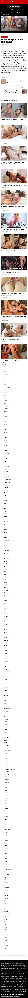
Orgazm (6, 748)
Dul (5, 524)
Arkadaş (6, 432)
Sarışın (5, 795)
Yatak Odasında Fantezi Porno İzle (10, 339)
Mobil (5, 722)
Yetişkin (6, 935)
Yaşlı (5, 924)
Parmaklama (7, 750)
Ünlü (5, 890)
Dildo (5, 511)
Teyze (5, 843)
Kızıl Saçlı (6, 661)
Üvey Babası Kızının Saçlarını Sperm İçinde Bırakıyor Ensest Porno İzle (12, 163)
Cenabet (6, 487)
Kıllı (4, 658)
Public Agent (7, 774)
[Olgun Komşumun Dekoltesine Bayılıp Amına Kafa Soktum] (24, 91)
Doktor (5, 519)
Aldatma (6, 398)
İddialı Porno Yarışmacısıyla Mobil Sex (16, 81)
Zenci (5, 951)
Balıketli (6, 450)
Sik (4, 811)
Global (5, 582)
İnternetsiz (6, 635)
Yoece (5, 937)
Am (5, 403)
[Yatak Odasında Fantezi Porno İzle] (14, 330)
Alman (5, 400)
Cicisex (6, 490)
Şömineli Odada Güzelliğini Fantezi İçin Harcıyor (14, 185)
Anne (5, 424)
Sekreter (6, 798)
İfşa (5, 627)
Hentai (5, 619)
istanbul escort (4, 996)
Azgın (5, 445)
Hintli (5, 621)
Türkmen (6, 874)
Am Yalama (7, 406)
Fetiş (5, 556)
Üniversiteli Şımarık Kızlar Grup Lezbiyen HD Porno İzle (12, 361)
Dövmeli (6, 521)
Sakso (5, 790)
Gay (5, 571)
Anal (5, 414)
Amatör (6, 408)
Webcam (6, 911)
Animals (6, 416)
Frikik (5, 566)
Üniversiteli (6, 887)
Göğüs (5, 585)
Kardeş (5, 650)
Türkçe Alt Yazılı (8, 869)
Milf (5, 716)
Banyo (5, 456)
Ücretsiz (6, 882)
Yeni (5, 929)
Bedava (6, 464)
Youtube (6, 945)
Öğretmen (6, 737)
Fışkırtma (6, 564)
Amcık (5, 411)
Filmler (5, 561)
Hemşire (6, 616)
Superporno (7, 829)
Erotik (5, 532)
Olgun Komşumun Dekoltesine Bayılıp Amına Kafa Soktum (13, 91)
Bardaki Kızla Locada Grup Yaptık (10, 272)
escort (11, 994)
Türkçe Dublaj (7, 872)
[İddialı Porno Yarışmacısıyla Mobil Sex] (3, 81)
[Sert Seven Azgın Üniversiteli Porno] (14, 241)
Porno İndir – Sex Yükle (9, 769)
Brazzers (6, 471)
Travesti (6, 853)
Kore (5, 677)
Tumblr (6, 861)
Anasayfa (3, 12)
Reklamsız (6, 779)
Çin (5, 495)
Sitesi (5, 819)
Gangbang (6, 569)
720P (5, 385)
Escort (5, 535)
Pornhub (6, 761)
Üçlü (5, 879)
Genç (5, 574)
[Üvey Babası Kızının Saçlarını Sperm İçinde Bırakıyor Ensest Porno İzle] (14, 153)
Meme (5, 714)
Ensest (5, 529)
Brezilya (6, 474)
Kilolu (5, 656)
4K (4, 379)
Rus (5, 785)
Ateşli (5, 440)
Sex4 (5, 806)
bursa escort (7, 994)
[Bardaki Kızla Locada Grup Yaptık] (14, 263)
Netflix (5, 727)
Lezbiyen (6, 695)
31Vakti (5, 374)
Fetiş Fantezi (7, 558)
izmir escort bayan (5, 992)
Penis (5, 753)
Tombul (6, 848)
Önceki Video (4, 77)
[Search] (26, 2)
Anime (5, 421)
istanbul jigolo (18, 992)
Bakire (5, 448)
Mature (6, 711)
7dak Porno (7, 387)
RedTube (6, 777)
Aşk (5, 435)
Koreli (5, 679)
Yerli (5, 932)
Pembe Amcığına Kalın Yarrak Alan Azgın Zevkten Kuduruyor (12, 294)
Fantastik (6, 553)
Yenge (5, 927)
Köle (5, 666)
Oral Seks (6, 745)
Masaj (5, 706)
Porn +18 (6, 756)
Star (5, 827)
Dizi (5, 514)
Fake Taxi (6, 550)
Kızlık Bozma (7, 664)
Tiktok (5, 845)
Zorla (5, 953)
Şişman (6, 816)
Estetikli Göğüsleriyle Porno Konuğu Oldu (12, 119)
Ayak (5, 442)
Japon (5, 645)
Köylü (5, 685)
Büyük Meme (7, 479)
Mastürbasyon (11, 12)
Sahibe (5, 787)
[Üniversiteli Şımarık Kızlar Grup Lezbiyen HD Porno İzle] (14, 351)
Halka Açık (6, 598)
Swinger (6, 835)
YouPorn (6, 943)
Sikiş (5, 814)
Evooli (5, 548)
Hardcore (6, 606)
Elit (4, 527)
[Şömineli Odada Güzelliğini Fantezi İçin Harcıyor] (14, 176)
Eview (5, 543)
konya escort (16, 996)
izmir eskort (12, 992)
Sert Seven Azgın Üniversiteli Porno (10, 251)
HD (4, 611)
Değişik (5, 508)
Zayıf (5, 948)
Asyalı (5, 437)
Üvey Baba (6, 901)
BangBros (6, 453)
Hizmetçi (6, 624)
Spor (5, 824)
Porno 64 (6, 766)
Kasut (5, 653)
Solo (5, 822)
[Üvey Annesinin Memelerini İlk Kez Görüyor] (14, 220)
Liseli (5, 698)
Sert (5, 800)
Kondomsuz (7, 672)
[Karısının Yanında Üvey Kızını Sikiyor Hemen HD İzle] (14, 197)
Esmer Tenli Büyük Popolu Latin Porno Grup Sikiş (14, 9)
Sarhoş (5, 793)
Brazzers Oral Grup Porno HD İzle (10, 141)
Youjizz (5, 940)
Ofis (5, 732)
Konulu (5, 674)
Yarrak (5, 922)
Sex (5, 803)
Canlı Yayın (7, 485)
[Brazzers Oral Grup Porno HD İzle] (14, 132)
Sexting (6, 808)
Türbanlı (6, 864)
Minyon (6, 719)
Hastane (6, 608)
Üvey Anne (6, 898)
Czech (5, 506)
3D (4, 377)
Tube (5, 856)
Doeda (5, 516)
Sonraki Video (23, 87)
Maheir (5, 703)
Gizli (5, 579)
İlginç (5, 632)
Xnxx (5, 916)
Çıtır (5, 498)
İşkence (6, 640)
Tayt (5, 837)
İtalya (5, 643)
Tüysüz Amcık (7, 877)
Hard (5, 603)
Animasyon (7, 419)
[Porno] (14, 2)
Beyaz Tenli (7, 466)
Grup (5, 593)
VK (4, 908)
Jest (5, 648)
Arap (5, 429)
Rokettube (6, 782)
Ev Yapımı (6, 540)
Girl (5, 577)
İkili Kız (5, 629)
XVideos (6, 919)
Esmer (5, 537)
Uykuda (6, 906)
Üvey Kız (6, 903)
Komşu (5, 669)
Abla (5, 390)
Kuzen (5, 690)
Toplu (5, 850)
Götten (6, 590)
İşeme (5, 637)
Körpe (5, 682)
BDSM (5, 461)
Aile (5, 392)
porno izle (18, 991)
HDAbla (6, 614)
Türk (5, 866)
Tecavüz (6, 840)
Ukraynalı (6, 885)
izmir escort (23, 991)
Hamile (5, 600)
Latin (5, 693)
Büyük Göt (6, 477)
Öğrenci (6, 735)
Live (5, 700)
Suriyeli (5, 832)
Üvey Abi (6, 895)
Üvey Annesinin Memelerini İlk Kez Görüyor (12, 229)
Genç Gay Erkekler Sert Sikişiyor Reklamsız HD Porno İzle (13, 317)
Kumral (6, 687)
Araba (5, 427)
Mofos (5, 724)
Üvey (5, 893)
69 (4, 382)
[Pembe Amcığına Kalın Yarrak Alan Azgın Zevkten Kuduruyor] (14, 284)
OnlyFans (6, 743)
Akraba (5, 395)
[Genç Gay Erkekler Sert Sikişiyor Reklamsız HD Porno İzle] (14, 307)
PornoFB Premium (8, 772)
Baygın (5, 458)
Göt (5, 587)
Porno (5, 764)
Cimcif (5, 493)
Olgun (5, 740)
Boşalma (6, 469)
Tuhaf (5, 858)
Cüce (5, 500)
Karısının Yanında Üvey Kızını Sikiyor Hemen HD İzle (13, 207)
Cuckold (6, 503)
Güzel (5, 595)
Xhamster (6, 914)
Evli (4, 545)
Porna (5, 758)
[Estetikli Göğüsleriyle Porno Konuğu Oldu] (14, 110)
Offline (5, 729)
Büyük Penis (7, 482)
